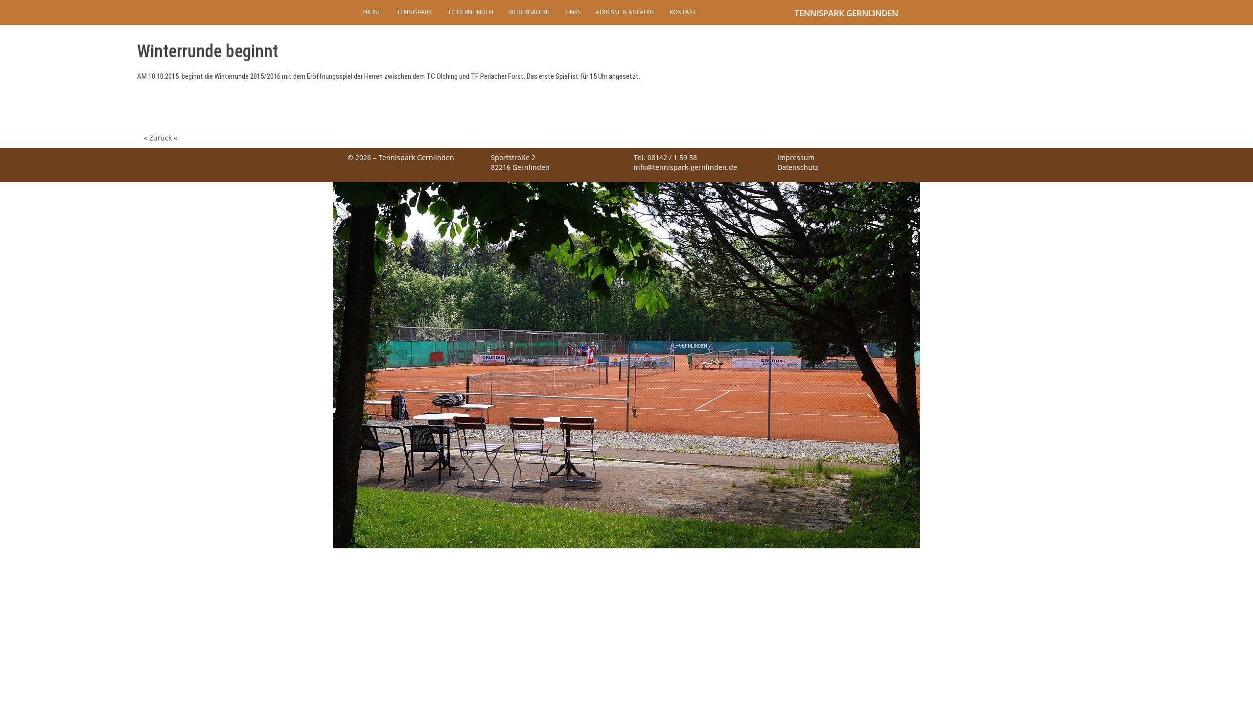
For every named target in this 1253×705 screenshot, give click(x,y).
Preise (371, 12)
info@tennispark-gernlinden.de (685, 167)
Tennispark (413, 12)
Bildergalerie (529, 12)
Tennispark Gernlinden (846, 13)
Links (573, 12)
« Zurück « (160, 137)
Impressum (795, 157)
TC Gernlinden (469, 12)
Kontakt (683, 12)
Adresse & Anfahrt (625, 12)
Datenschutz (797, 167)
